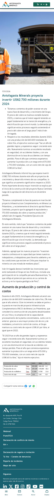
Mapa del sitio (9, 465)
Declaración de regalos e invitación (18, 452)
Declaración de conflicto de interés (18, 440)
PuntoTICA (8, 435)
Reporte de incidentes (13, 461)
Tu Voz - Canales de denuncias (17, 456)
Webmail (7, 431)
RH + (5, 444)
